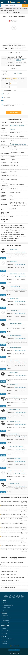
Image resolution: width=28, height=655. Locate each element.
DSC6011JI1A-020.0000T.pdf (19, 144)
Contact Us (5, 643)
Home (1, 8)
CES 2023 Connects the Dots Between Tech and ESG (14, 501)
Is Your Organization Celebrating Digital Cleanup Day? (14, 510)
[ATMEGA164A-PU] (3, 312)
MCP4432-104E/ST (15, 409)
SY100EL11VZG (14, 384)
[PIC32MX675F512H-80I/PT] (3, 472)
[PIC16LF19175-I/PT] (3, 423)
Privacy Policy (6, 622)
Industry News (6, 630)
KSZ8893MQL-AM (14, 434)
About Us (4, 602)
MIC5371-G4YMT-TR (15, 347)
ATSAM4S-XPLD (14, 397)
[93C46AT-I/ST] (3, 263)
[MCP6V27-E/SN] (3, 300)
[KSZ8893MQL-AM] (3, 435)
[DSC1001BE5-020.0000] (3, 324)
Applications (5, 610)
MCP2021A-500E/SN (15, 335)
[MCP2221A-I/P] (3, 374)
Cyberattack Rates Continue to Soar (10, 536)
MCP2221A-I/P (14, 372)
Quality (4, 628)
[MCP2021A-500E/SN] (3, 337)
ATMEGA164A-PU (14, 310)
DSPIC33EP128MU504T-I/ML (17, 274)
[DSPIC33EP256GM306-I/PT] (3, 447)
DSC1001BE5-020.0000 (16, 323)
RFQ (4, 258)
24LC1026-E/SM (14, 360)
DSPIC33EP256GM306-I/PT (17, 446)
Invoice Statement (7, 618)
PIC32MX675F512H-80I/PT (17, 471)
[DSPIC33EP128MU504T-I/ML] (3, 275)
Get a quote (18, 73)
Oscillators (12, 129)
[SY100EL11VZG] (3, 386)
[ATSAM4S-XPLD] (3, 398)
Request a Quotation (8, 638)
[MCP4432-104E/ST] (3, 411)
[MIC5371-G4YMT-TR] (3, 349)
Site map (4, 633)
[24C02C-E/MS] (3, 250)
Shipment (5, 615)
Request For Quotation (11, 78)
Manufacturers (8, 8)
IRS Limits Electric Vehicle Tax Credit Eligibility (12, 541)
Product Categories (7, 605)
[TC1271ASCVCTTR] (3, 287)
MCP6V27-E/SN (14, 298)
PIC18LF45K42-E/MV (15, 458)
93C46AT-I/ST (13, 261)
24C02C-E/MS (13, 249)
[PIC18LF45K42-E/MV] (3, 460)
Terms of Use (5, 620)
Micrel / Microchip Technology (20, 8)
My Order (4, 641)
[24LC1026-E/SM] (3, 361)
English (24, 2)
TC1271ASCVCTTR (15, 286)
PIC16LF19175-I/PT (15, 421)
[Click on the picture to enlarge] (14, 28)
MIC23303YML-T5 (14, 483)
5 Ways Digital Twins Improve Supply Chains (12, 523)
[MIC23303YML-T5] (3, 484)
